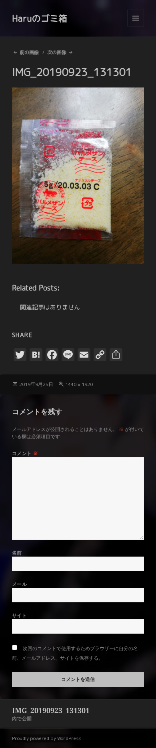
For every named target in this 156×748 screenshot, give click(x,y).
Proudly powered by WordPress (47, 738)
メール (19, 584)
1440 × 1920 (79, 384)
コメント (25, 453)
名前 (17, 552)
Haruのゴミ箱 (39, 18)
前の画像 (29, 52)
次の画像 (56, 52)
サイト (19, 615)
